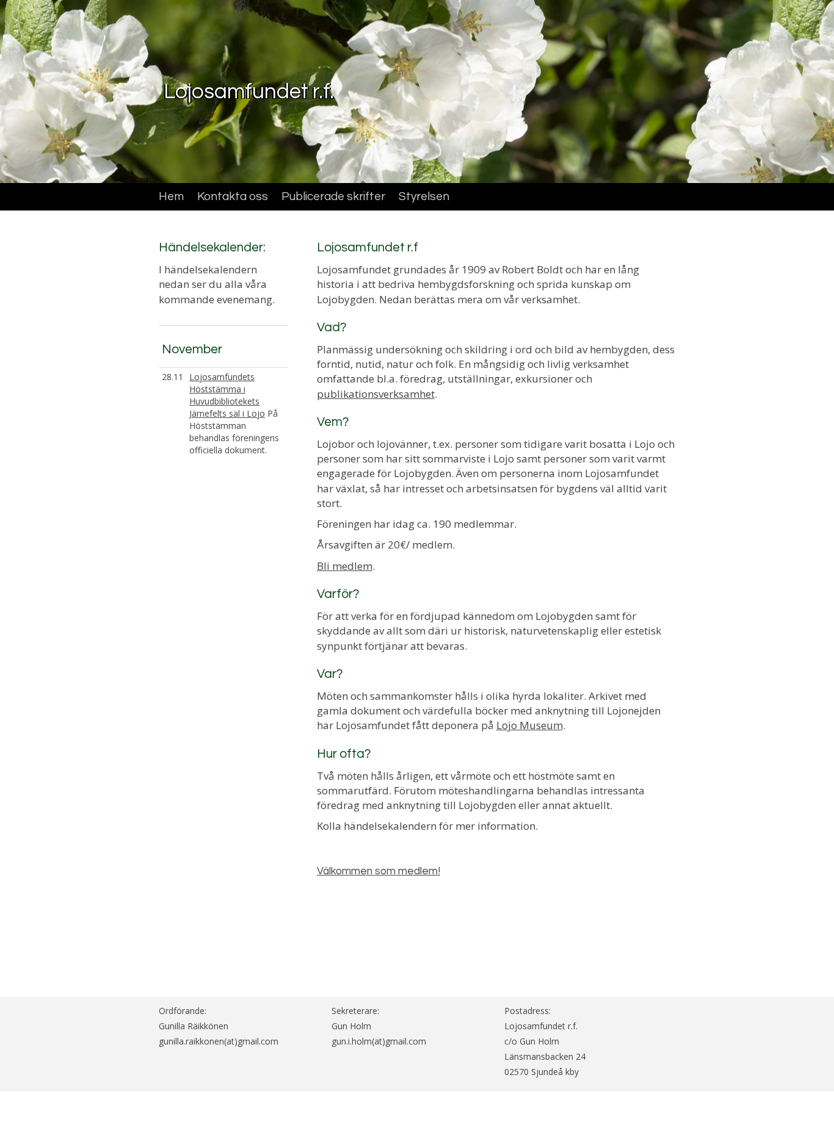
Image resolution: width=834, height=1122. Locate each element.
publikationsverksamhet (376, 394)
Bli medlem (344, 566)
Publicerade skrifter (333, 196)
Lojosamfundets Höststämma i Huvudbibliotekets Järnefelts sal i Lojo (227, 395)
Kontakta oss (232, 196)
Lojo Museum (529, 725)
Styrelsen (424, 196)
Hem (171, 196)
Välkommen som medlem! (378, 871)
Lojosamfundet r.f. (249, 91)
